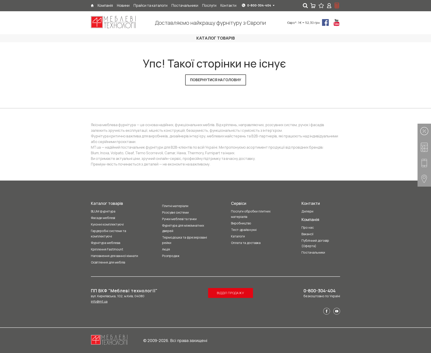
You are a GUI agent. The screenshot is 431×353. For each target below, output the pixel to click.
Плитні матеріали (175, 206)
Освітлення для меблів (108, 262)
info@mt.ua (99, 301)
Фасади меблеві (103, 218)
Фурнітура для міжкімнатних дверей (183, 228)
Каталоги (238, 236)
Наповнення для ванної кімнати (114, 256)
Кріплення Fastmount (107, 249)
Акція (166, 249)
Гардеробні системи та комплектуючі (108, 233)
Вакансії (307, 234)
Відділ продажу (230, 293)
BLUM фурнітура (103, 211)
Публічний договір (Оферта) (315, 243)
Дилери (307, 211)
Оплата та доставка (246, 243)
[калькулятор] (337, 5)
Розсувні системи (175, 212)
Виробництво (241, 223)
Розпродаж (170, 256)
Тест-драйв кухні (244, 230)
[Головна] (92, 5)
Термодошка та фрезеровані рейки (184, 240)
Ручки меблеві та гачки (179, 219)
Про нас (307, 227)
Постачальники (313, 252)
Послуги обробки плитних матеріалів (250, 214)
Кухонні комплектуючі (107, 224)
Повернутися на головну (215, 79)
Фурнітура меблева (105, 243)
